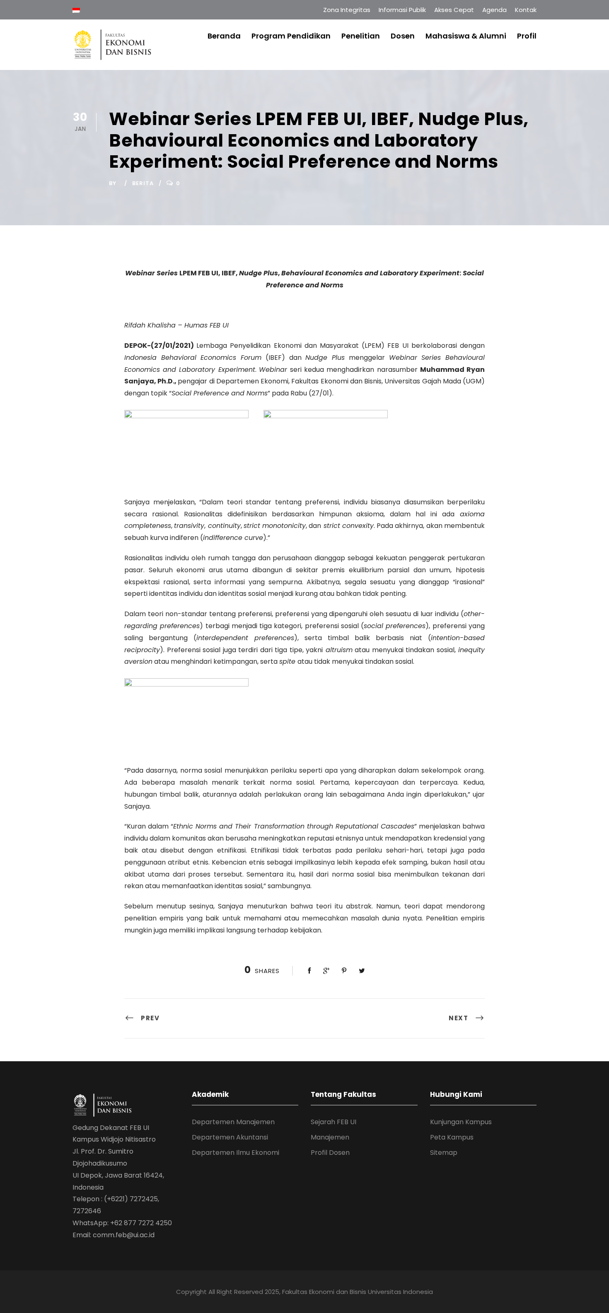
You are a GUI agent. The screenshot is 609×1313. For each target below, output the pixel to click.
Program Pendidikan (291, 36)
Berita (143, 183)
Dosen (403, 36)
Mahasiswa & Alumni (465, 36)
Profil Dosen (330, 1152)
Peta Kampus (452, 1137)
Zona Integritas (346, 9)
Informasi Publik (402, 9)
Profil (526, 36)
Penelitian (360, 36)
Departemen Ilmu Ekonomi (235, 1152)
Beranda (224, 36)
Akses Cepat (454, 9)
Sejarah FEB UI (333, 1122)
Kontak (525, 9)
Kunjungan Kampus (461, 1122)
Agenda (494, 9)
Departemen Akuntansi (230, 1137)
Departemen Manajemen (233, 1122)
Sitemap (443, 1152)
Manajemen (330, 1137)
